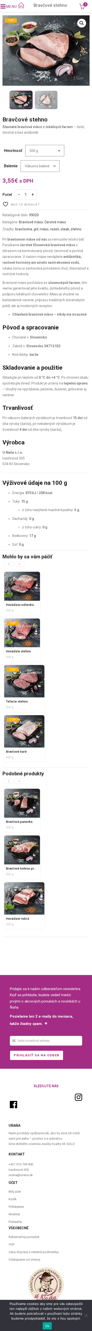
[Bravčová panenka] (22, 791)
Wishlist (14, 1214)
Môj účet (15, 1191)
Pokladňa (15, 1222)
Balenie (11, 166)
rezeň (54, 229)
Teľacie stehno (17, 701)
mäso (44, 229)
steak (65, 229)
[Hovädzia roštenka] (22, 574)
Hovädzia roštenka (20, 605)
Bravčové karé (16, 751)
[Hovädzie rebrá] (24, 885)
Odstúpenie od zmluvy (24, 1259)
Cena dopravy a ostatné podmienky (34, 1252)
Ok (47, 1326)
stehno (76, 229)
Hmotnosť (13, 150)
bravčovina (23, 229)
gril (36, 229)
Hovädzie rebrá (17, 918)
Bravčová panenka (19, 822)
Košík (13, 1199)
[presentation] (8, 564)
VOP (11, 1244)
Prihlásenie (16, 1207)
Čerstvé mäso (55, 222)
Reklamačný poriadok (24, 1237)
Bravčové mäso (31, 222)
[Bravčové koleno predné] (22, 838)
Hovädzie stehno (18, 651)
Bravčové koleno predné (24, 868)
